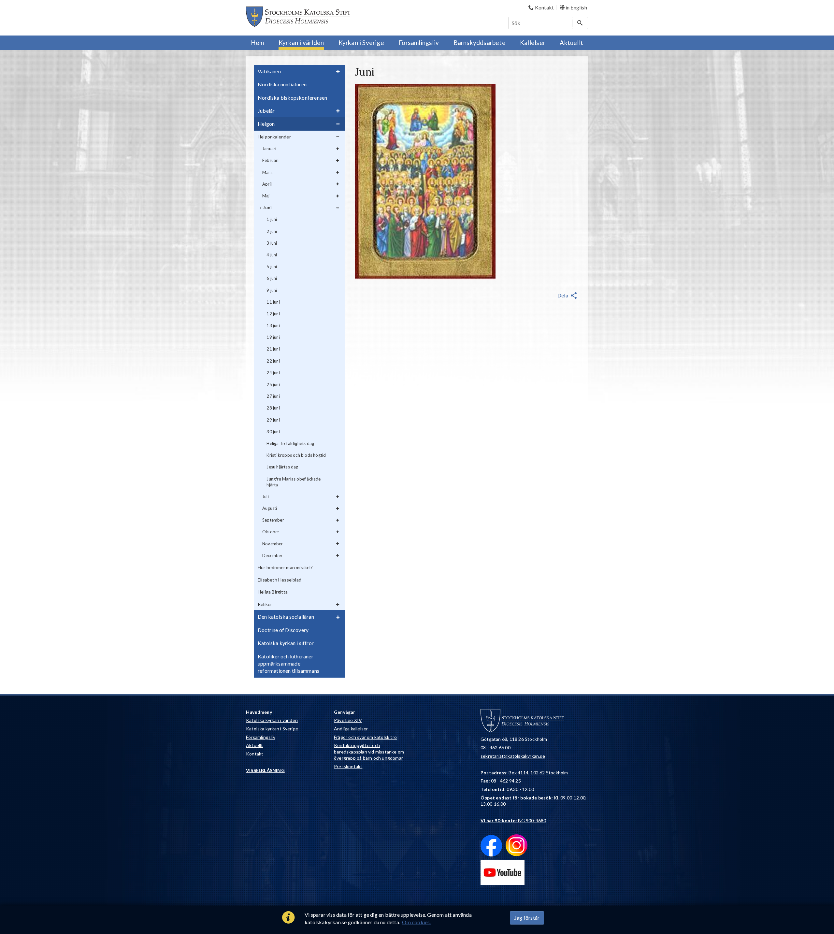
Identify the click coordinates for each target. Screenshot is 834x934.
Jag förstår (526, 917)
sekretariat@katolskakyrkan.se (513, 756)
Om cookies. (416, 922)
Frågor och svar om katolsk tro (365, 737)
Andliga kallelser (351, 728)
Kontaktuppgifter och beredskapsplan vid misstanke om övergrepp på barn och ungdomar (369, 751)
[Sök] (580, 23)
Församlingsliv (260, 737)
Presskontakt (348, 766)
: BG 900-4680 (513, 820)
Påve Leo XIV (348, 720)
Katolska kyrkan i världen (272, 720)
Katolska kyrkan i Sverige (272, 728)
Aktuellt (254, 745)
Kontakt (254, 753)
